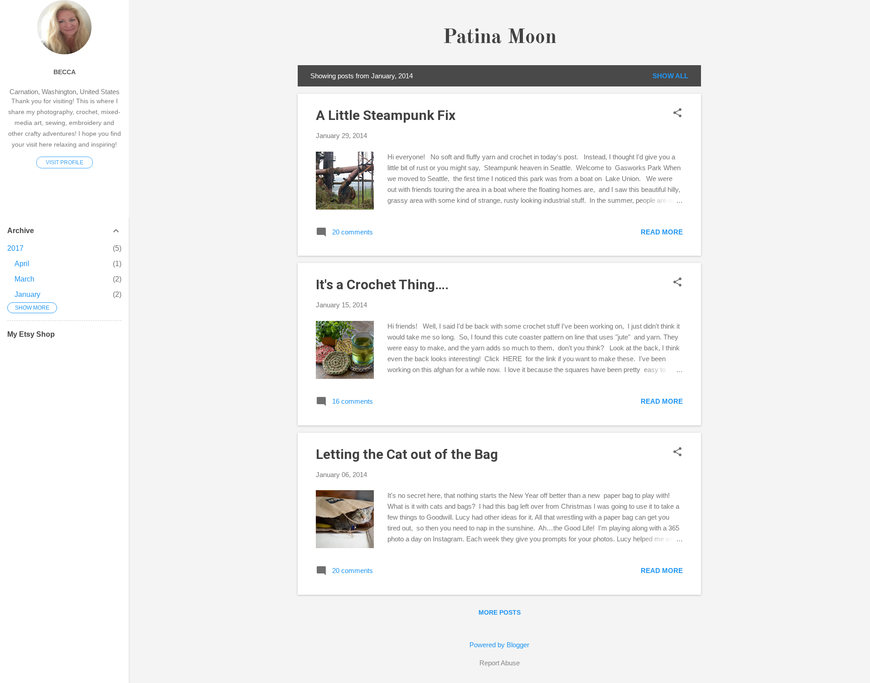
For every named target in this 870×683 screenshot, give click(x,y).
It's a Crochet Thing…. (382, 284)
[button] (677, 113)
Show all (670, 76)
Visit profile (64, 162)
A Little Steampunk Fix (385, 115)
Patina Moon (499, 38)
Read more (662, 232)
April (21, 263)
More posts (499, 612)
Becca (64, 72)
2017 (15, 248)
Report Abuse (499, 663)
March (24, 279)
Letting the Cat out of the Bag (407, 454)
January (27, 294)
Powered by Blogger (499, 645)
